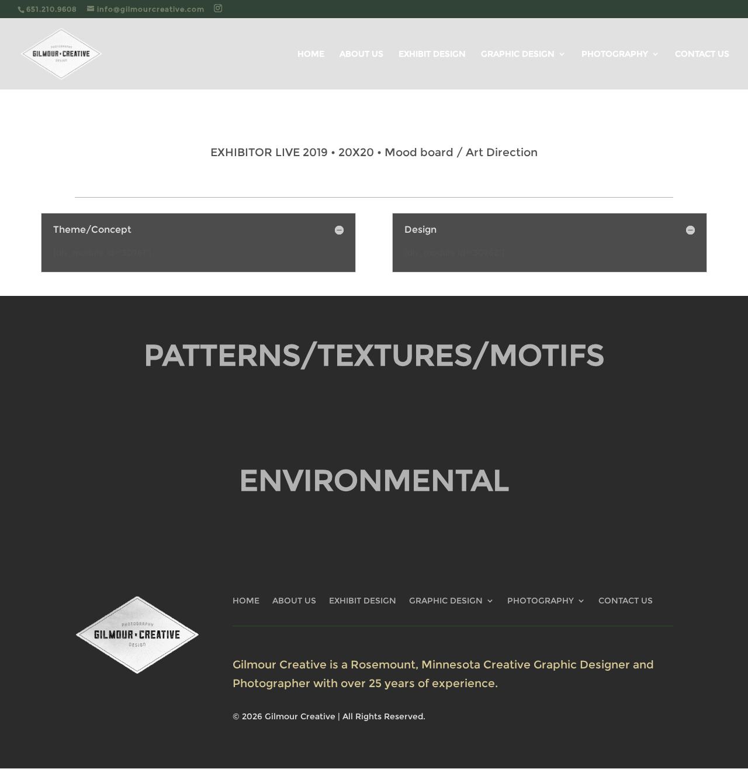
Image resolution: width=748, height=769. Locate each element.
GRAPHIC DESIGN (518, 54)
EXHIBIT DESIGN (432, 54)
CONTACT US (702, 54)
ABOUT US (361, 54)
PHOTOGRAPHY (614, 54)
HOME (310, 54)
